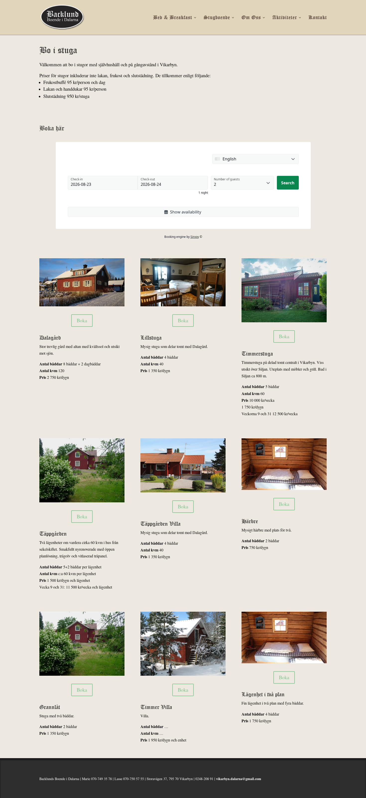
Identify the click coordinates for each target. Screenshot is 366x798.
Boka (82, 320)
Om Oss (251, 18)
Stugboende (217, 18)
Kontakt (317, 18)
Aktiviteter (284, 18)
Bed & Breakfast (172, 18)
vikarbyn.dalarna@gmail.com (238, 778)
